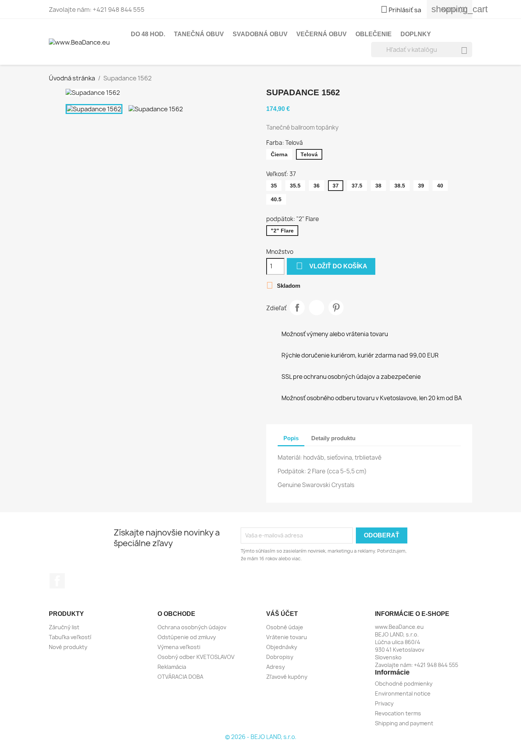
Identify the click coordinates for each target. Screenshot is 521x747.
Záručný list (64, 627)
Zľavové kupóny (286, 676)
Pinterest (336, 307)
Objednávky (281, 647)
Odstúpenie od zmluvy (187, 637)
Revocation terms (398, 713)
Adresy (275, 666)
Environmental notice (403, 693)
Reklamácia (172, 666)
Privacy (384, 703)
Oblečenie (373, 34)
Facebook (57, 580)
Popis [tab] (291, 438)
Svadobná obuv (260, 34)
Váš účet (282, 614)
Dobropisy (279, 656)
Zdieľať (297, 307)
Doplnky (415, 34)
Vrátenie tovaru (286, 637)
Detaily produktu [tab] (333, 438)
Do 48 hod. (148, 34)
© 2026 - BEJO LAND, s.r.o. (260, 737)
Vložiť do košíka (331, 266)
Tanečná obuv (199, 34)
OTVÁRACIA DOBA (180, 676)
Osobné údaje (284, 627)
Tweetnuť (316, 307)
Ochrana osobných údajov (192, 627)
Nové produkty (68, 647)
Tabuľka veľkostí (70, 637)
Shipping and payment (404, 723)
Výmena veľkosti (179, 647)
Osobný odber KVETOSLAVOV (196, 656)
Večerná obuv (321, 34)
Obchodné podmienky (404, 683)
